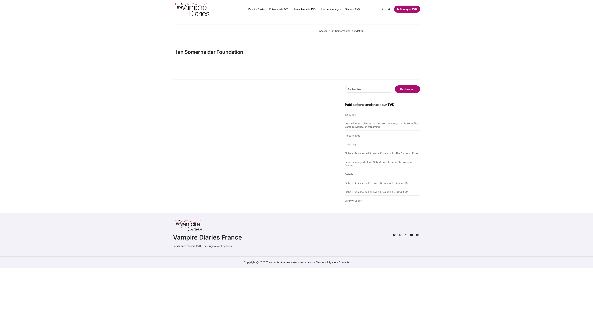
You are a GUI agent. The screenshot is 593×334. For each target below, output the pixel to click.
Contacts (344, 262)
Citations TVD (352, 9)
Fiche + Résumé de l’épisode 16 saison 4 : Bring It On (376, 191)
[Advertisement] (367, 53)
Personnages (352, 135)
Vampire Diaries (256, 9)
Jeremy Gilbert (353, 200)
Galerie (349, 174)
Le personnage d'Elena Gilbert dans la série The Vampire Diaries (379, 164)
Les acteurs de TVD (304, 9)
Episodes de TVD (278, 9)
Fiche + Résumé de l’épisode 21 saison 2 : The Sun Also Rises (381, 153)
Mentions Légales (326, 262)
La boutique (352, 144)
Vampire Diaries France (207, 237)
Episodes (350, 114)
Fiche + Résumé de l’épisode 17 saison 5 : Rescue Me (376, 183)
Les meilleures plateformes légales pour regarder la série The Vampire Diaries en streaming (381, 125)
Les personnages (331, 9)
